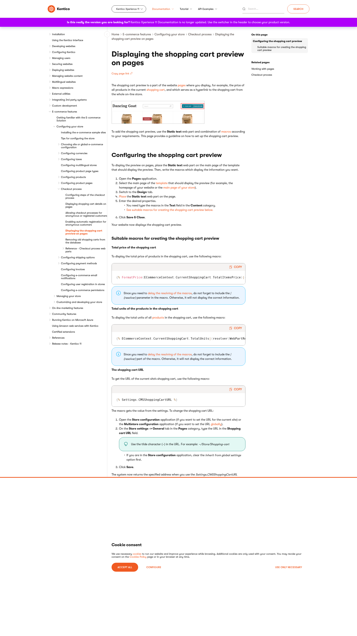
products (158, 317)
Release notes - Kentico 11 (66, 343)
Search (298, 8)
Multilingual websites (64, 81)
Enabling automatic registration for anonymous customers (85, 223)
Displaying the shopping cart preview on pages (83, 232)
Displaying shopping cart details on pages (85, 205)
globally (216, 424)
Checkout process (71, 188)
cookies (137, 553)
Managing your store (69, 296)
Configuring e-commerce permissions (82, 290)
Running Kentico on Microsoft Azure (72, 319)
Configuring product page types (79, 171)
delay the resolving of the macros (170, 293)
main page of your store (179, 187)
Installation (58, 34)
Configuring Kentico (63, 52)
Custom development (64, 105)
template (162, 183)
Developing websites (63, 46)
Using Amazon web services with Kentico (75, 325)
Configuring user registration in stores (83, 284)
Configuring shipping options (78, 257)
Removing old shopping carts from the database (85, 241)
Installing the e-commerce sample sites (83, 132)
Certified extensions (63, 331)
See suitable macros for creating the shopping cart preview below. (169, 210)
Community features (64, 313)
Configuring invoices (73, 269)
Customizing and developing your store (79, 302)
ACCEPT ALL (125, 567)
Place (122, 196)
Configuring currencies (74, 153)
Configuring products (73, 177)
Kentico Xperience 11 (127, 8)
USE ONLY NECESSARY (288, 567)
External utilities (61, 93)
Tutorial (184, 8)
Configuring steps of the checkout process (85, 196)
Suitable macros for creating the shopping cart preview (281, 49)
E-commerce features (64, 111)
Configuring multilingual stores (79, 165)
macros (226, 131)
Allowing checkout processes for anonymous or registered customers (86, 214)
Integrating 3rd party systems (69, 99)
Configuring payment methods (79, 263)
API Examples (205, 8)
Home (115, 34)
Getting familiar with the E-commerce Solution (78, 119)
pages (182, 85)
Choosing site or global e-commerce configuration (82, 146)
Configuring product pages (76, 183)
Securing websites (62, 63)
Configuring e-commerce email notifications (79, 277)
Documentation (161, 8)
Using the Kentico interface (67, 40)
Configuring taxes (71, 159)
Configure (153, 567)
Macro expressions (62, 87)
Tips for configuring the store (77, 138)
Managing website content (67, 75)
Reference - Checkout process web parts (85, 250)
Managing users (61, 58)
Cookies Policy (138, 556)
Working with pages (262, 68)
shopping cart (156, 89)
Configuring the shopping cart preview (277, 41)
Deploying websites (63, 69)
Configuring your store (70, 126)
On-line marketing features (67, 307)
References (58, 337)
